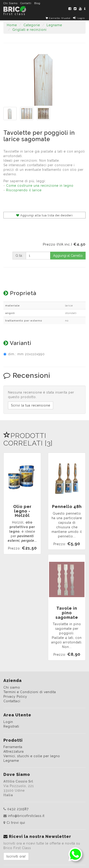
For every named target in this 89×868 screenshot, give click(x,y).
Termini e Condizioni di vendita (29, 692)
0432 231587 (18, 809)
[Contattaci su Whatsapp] (75, 854)
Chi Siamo (10, 3)
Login (81, 18)
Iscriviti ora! (16, 856)
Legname (11, 760)
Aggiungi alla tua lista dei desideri (46, 215)
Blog (37, 3)
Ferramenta (12, 747)
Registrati (11, 726)
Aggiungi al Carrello (68, 255)
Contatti (25, 3)
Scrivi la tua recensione (30, 405)
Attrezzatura (13, 751)
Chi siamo (11, 687)
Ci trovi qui (16, 822)
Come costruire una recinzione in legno (39, 185)
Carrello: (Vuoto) (59, 18)
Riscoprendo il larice (24, 190)
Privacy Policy (15, 696)
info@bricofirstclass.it (26, 816)
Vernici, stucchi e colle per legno (31, 756)
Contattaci (11, 701)
